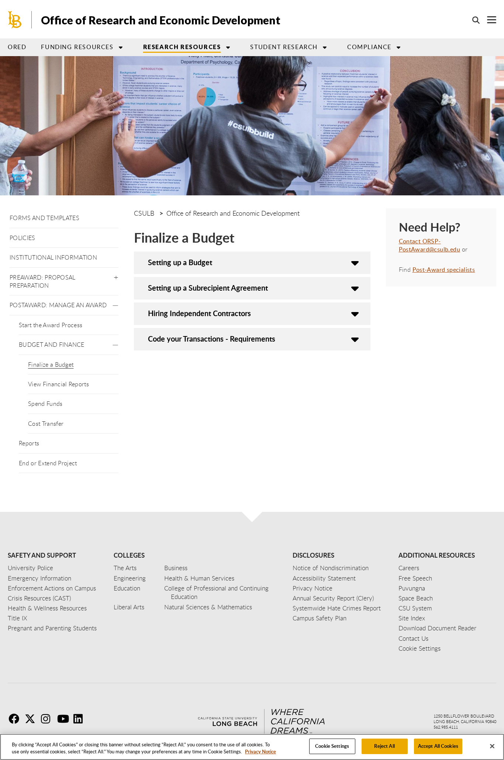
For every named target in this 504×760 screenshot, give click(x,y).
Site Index (411, 618)
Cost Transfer (45, 424)
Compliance (369, 47)
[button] (116, 276)
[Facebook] (15, 718)
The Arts (125, 568)
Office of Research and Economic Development (160, 20)
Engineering (130, 578)
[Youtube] (64, 718)
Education (127, 588)
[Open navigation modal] (488, 20)
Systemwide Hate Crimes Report (337, 608)
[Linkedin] (80, 718)
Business (175, 568)
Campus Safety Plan (319, 618)
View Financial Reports (58, 384)
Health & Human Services (199, 578)
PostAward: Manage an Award (58, 305)
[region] (252, 747)
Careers (408, 568)
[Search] (472, 20)
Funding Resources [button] (77, 47)
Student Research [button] (284, 47)
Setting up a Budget (180, 262)
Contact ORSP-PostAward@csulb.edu (429, 245)
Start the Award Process (50, 325)
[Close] (492, 746)
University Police (30, 568)
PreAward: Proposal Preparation (43, 281)
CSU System (415, 608)
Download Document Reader (437, 628)
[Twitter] (32, 718)
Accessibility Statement (324, 578)
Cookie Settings (332, 746)
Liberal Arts (129, 607)
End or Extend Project (48, 463)
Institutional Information (53, 257)
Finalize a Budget (50, 364)
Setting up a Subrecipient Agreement (208, 288)
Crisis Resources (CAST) (39, 598)
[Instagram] (48, 718)
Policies (22, 238)
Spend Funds (45, 404)
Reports (29, 443)
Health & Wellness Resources (47, 608)
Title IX (17, 618)
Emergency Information (39, 578)
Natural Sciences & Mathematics (208, 607)
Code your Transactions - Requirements (211, 338)
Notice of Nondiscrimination (331, 568)
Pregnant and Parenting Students (52, 628)
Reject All (384, 746)
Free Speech (415, 578)
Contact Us (413, 638)
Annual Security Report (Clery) (333, 598)
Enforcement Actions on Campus (52, 588)
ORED (17, 47)
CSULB (144, 213)
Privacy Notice (260, 752)
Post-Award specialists (443, 270)
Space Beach (415, 598)
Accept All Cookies (438, 746)
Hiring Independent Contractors (199, 313)
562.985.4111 (446, 727)
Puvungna (411, 588)
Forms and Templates (44, 218)
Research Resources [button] (182, 46)
